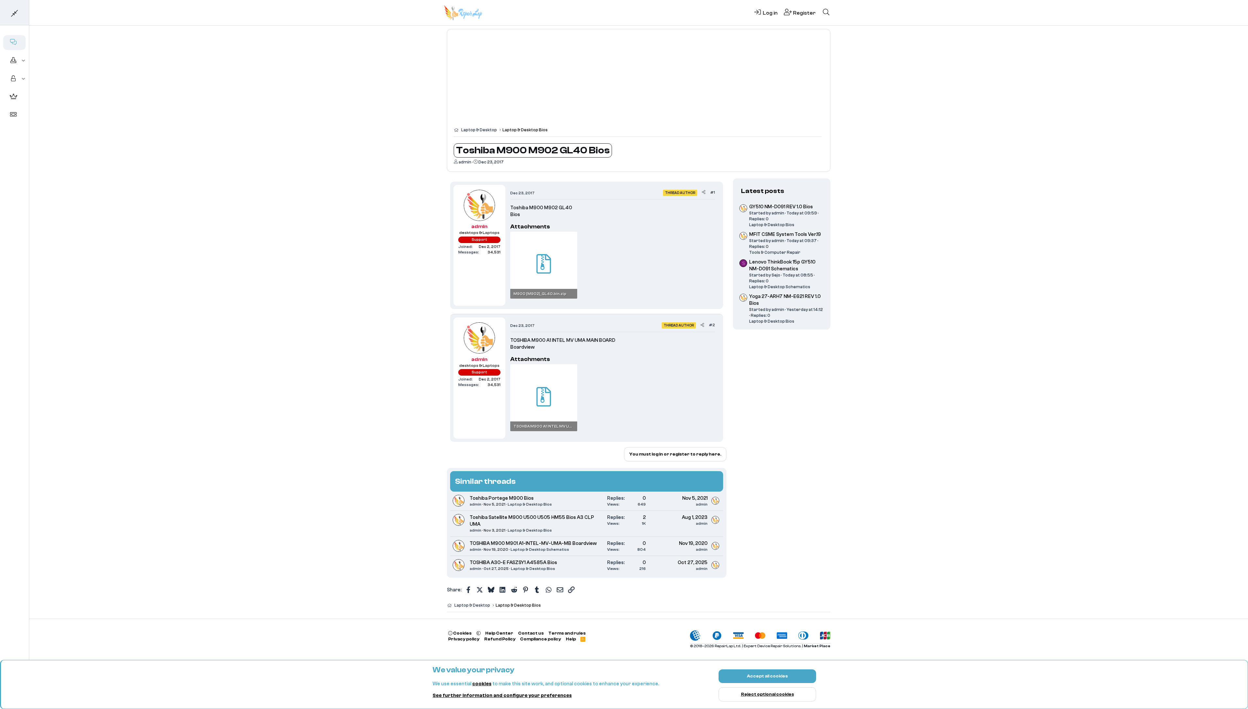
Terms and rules (567, 633)
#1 (712, 192)
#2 (712, 325)
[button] (23, 60)
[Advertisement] (639, 81)
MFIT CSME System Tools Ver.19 (785, 234)
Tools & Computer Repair (774, 252)
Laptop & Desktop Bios (530, 504)
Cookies (462, 633)
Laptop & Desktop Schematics (540, 549)
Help (571, 639)
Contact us (531, 633)
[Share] (703, 192)
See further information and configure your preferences (502, 695)
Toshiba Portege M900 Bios (502, 498)
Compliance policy (540, 639)
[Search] (826, 12)
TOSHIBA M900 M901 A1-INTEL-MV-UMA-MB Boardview (533, 543)
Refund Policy (499, 639)
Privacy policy (463, 639)
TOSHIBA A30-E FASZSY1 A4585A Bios (513, 562)
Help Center (499, 633)
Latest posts (762, 191)
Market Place (817, 646)
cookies (481, 684)
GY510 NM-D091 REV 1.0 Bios (781, 207)
